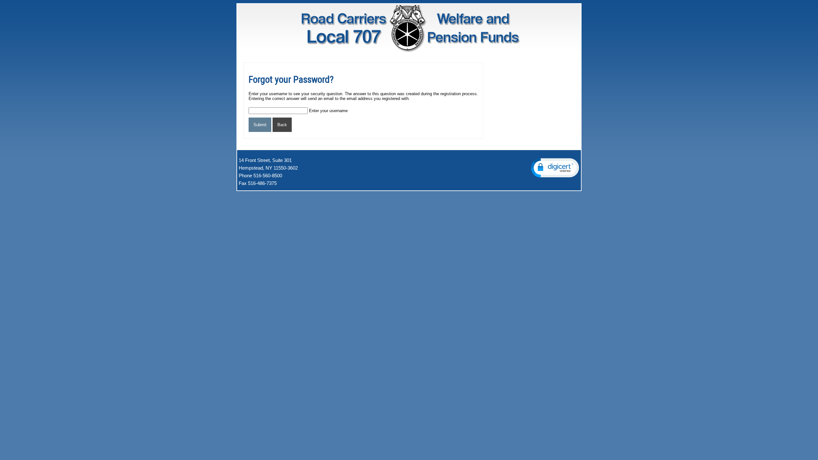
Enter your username (328, 110)
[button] (555, 168)
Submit (259, 124)
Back (282, 124)
